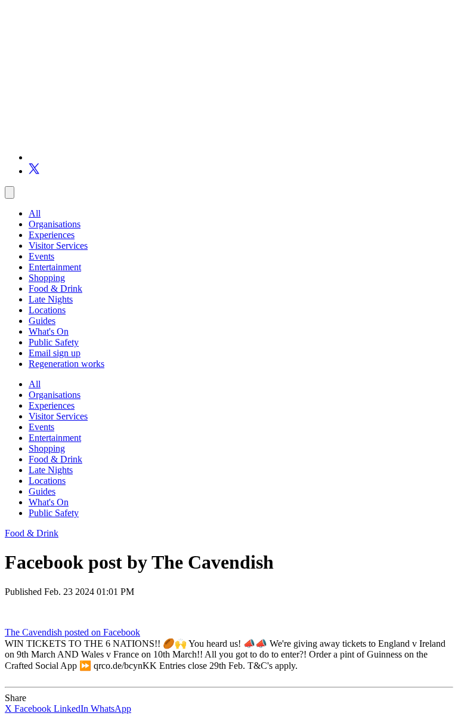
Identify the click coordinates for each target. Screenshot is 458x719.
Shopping (47, 278)
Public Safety (54, 342)
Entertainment (55, 267)
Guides (42, 321)
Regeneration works (66, 364)
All (35, 213)
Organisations (55, 224)
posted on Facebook (102, 632)
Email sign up (55, 353)
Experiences (52, 235)
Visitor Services (58, 245)
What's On (49, 331)
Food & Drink (55, 288)
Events (41, 256)
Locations (47, 310)
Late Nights (51, 299)
